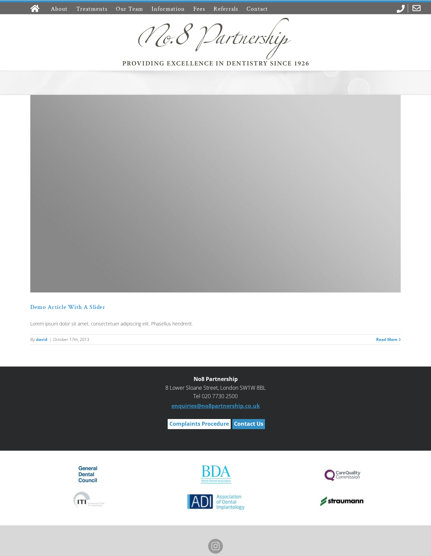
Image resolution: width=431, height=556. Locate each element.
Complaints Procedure (199, 423)
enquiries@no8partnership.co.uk (215, 406)
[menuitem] (400, 8)
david (41, 339)
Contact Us (248, 423)
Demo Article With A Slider (67, 307)
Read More (386, 339)
